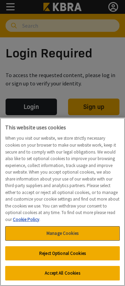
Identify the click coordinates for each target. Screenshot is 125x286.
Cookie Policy (26, 219)
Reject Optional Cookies (62, 253)
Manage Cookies (62, 233)
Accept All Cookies (62, 273)
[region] (62, 202)
